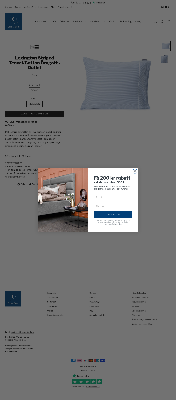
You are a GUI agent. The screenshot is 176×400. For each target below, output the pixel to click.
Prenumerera (113, 214)
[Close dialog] (135, 171)
